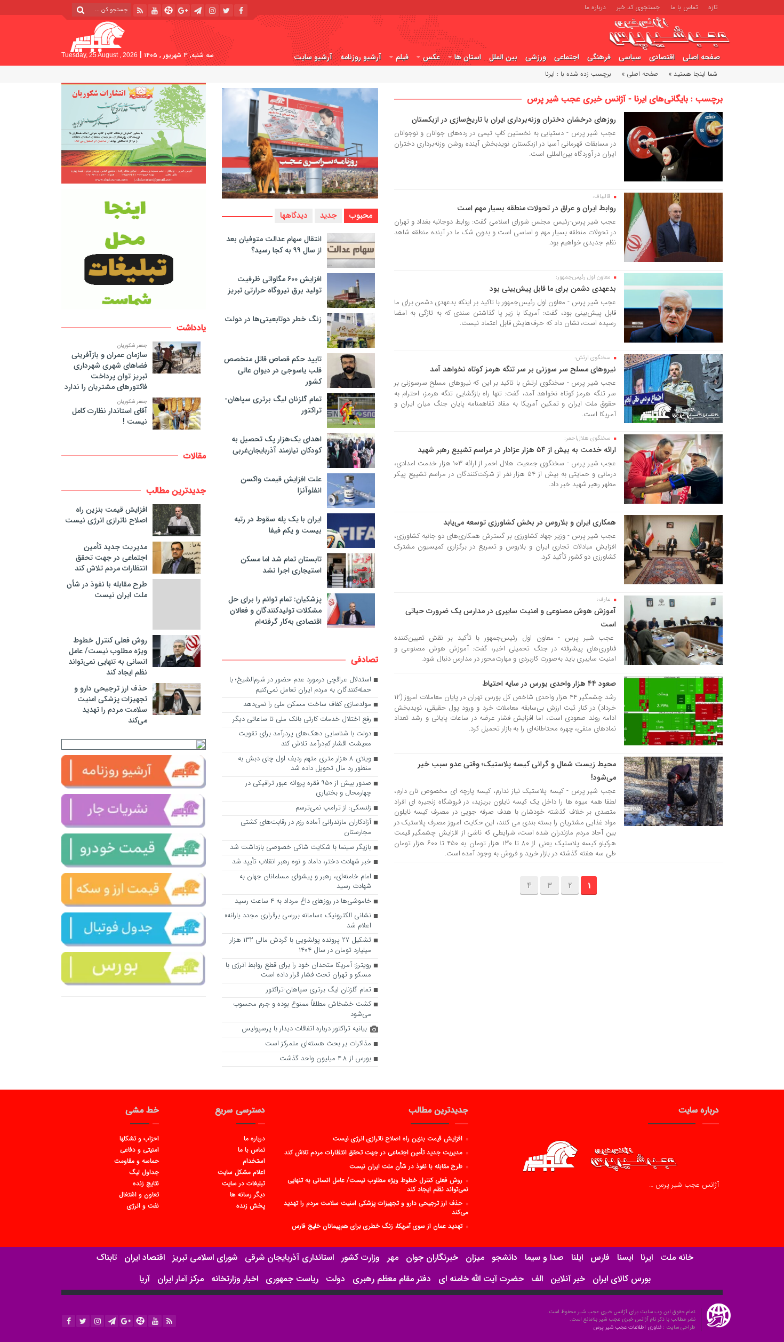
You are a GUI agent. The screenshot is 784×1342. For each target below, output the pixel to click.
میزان (475, 1257)
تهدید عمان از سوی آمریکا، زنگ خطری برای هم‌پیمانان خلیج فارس (378, 1225)
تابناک (107, 1257)
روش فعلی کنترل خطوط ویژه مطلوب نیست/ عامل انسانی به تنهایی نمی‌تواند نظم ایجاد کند (107, 656)
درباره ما (595, 6)
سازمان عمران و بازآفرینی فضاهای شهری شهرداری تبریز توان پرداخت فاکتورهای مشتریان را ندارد (106, 371)
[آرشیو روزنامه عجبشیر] (133, 772)
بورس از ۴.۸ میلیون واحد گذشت (325, 1059)
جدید (328, 215)
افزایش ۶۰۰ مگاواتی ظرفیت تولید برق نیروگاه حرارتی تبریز (275, 284)
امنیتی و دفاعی (139, 1149)
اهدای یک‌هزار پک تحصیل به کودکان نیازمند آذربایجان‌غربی (276, 444)
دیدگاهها (293, 215)
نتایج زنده (146, 1183)
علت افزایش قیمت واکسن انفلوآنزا (281, 484)
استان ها (467, 57)
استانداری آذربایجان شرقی (289, 1257)
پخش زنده (250, 1205)
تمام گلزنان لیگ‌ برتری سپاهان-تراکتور (273, 404)
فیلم (402, 57)
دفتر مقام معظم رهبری (392, 1278)
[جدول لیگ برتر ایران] (133, 929)
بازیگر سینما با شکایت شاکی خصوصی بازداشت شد (300, 848)
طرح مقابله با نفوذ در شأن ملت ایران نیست (107, 589)
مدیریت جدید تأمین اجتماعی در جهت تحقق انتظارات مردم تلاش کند (111, 558)
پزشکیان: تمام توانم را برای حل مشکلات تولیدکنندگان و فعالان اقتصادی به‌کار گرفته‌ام (275, 610)
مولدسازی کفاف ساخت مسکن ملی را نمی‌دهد (307, 705)
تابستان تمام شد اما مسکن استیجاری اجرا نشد (281, 564)
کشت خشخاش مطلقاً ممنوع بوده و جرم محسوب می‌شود (302, 1009)
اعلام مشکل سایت (241, 1172)
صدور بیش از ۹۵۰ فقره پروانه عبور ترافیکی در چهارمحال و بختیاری (308, 789)
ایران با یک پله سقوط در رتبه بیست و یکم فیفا (278, 524)
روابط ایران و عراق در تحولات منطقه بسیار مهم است (536, 208)
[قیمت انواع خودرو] (133, 850)
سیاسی (630, 57)
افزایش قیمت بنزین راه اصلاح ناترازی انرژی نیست (106, 515)
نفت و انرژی (143, 1205)
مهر (392, 1257)
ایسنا (625, 1257)
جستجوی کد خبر (638, 6)
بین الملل (503, 57)
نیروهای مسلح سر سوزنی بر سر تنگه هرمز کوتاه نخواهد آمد (523, 369)
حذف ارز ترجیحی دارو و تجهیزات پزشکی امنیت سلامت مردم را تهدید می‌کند (110, 704)
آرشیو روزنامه (360, 57)
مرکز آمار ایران (180, 1278)
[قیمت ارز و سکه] (133, 890)
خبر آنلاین (567, 1278)
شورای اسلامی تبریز (204, 1257)
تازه (712, 6)
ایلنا (577, 1257)
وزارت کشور (360, 1257)
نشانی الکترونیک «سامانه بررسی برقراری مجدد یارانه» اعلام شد (298, 921)
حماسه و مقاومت (136, 1160)
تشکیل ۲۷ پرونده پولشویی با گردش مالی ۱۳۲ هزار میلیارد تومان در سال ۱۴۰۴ (300, 945)
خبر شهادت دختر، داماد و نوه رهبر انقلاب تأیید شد (301, 862)
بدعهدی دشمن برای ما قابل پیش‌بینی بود (553, 289)
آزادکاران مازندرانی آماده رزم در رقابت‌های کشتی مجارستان (306, 827)
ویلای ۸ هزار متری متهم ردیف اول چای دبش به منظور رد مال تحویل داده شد (304, 764)
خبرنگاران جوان (432, 1257)
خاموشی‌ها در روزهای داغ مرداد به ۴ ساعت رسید (303, 901)
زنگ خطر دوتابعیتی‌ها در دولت (273, 319)
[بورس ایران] (133, 969)
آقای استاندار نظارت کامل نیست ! (109, 416)
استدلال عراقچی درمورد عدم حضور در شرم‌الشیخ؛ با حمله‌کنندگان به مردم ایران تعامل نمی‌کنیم (300, 685)
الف (537, 1278)
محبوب (361, 215)
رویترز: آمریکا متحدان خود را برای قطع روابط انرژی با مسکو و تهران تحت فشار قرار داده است (298, 970)
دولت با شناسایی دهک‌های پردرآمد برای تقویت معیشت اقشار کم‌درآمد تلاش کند (304, 739)
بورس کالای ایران (622, 1278)
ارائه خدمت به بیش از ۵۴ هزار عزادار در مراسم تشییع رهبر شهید (517, 450)
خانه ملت (676, 1257)
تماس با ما (684, 6)
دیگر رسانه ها (247, 1194)
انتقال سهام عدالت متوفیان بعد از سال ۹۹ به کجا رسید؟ (274, 244)
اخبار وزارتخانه (234, 1278)
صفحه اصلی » (640, 74)
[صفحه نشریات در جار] (133, 811)
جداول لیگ (144, 1172)
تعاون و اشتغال (139, 1194)
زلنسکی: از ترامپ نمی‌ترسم (333, 808)
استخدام (254, 1160)
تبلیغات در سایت (243, 1183)
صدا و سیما (544, 1257)
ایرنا (647, 1257)
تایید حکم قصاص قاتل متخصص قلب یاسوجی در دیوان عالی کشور (273, 370)
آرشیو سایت (313, 57)
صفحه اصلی (701, 57)
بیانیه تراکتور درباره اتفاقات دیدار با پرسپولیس (304, 1029)
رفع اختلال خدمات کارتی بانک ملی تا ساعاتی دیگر (302, 719)
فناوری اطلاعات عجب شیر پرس (628, 1327)
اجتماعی (566, 57)
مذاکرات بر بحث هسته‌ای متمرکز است (318, 1044)
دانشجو (504, 1257)
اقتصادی (662, 57)
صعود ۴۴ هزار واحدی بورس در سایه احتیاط (549, 683)
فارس (600, 1257)
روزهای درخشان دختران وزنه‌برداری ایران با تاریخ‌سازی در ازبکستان (514, 119)
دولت (335, 1278)
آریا (144, 1278)
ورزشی (535, 57)
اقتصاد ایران (144, 1257)
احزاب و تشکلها (139, 1138)
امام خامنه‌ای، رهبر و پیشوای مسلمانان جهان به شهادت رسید (305, 882)
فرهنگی (599, 57)
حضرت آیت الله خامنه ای (481, 1278)
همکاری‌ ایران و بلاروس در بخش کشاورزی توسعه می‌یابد (529, 522)
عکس (431, 57)
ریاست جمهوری (292, 1278)
